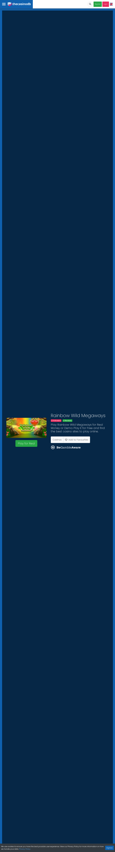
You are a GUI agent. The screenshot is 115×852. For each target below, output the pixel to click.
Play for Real (26, 443)
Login (106, 4)
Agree (109, 847)
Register (98, 4)
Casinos (57, 439)
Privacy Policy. (25, 849)
